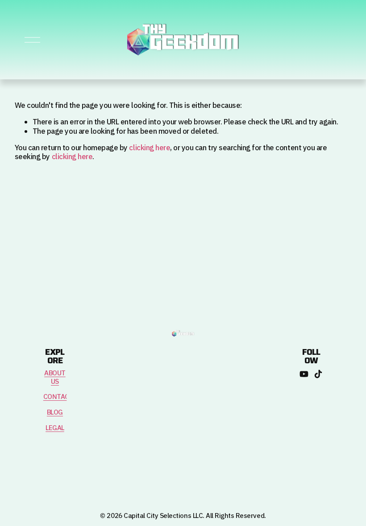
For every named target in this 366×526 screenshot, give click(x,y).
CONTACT (58, 397)
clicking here (149, 148)
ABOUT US (55, 378)
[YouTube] (303, 374)
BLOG (55, 413)
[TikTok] (318, 374)
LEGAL (55, 428)
